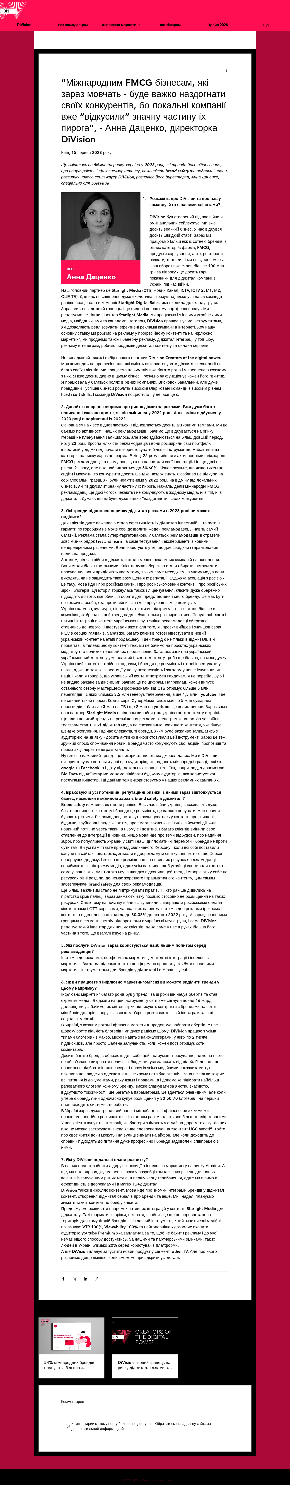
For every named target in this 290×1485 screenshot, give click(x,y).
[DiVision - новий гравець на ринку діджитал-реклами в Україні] (145, 1336)
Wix (172, 1480)
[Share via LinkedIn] (85, 1279)
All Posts (45, 40)
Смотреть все (241, 1309)
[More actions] (226, 70)
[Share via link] (96, 1279)
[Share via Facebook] (63, 1279)
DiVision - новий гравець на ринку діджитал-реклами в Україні (144, 1365)
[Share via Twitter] (74, 1279)
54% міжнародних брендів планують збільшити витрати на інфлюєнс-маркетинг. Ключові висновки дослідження (69, 1365)
